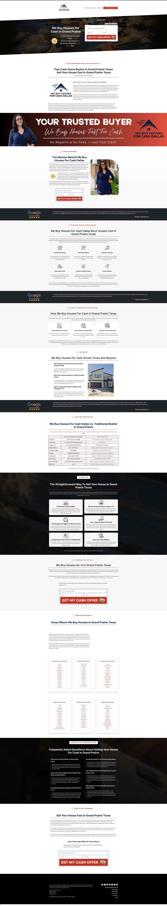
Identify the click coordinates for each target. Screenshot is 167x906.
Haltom (108, 683)
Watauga (108, 719)
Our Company (115, 889)
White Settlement (108, 724)
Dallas (83, 669)
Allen (60, 664)
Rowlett (84, 721)
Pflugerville (83, 710)
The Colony (107, 713)
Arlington (60, 667)
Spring (107, 707)
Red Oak (84, 714)
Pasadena (84, 708)
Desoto (83, 676)
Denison (84, 673)
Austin (59, 669)
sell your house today (107, 578)
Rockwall (84, 717)
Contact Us (114, 22)
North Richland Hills (59, 728)
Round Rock (83, 719)
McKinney (60, 721)
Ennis (84, 681)
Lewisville (60, 713)
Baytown (60, 672)
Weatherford (108, 722)
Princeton (84, 713)
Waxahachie (107, 721)
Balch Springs (60, 670)
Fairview (84, 684)
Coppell (60, 686)
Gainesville (107, 673)
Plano (83, 711)
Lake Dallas (59, 708)
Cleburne (60, 683)
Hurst (108, 687)
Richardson (83, 716)
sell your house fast (94, 344)
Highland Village (107, 684)
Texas (108, 711)
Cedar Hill (60, 679)
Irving (60, 705)
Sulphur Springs (107, 708)
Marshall (60, 719)
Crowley (84, 667)
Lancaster (60, 710)
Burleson (60, 676)
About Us (99, 8)
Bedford (60, 673)
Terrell (107, 710)
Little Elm (60, 714)
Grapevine (108, 679)
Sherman (108, 705)
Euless (83, 683)
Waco (108, 717)
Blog (117, 897)
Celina (59, 681)
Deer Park (84, 672)
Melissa (59, 722)
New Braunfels (60, 727)
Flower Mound (108, 665)
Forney (107, 669)
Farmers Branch (83, 686)
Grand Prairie (108, 678)
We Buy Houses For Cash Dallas (68, 173)
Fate (108, 664)
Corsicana (84, 665)
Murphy (59, 725)
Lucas (60, 717)
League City (59, 711)
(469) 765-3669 (112, 20)
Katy (60, 707)
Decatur (84, 670)
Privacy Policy (114, 893)
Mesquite (60, 724)
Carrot (73, 896)
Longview (60, 716)
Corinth (60, 687)
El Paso (83, 679)
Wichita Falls (108, 725)
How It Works (87, 8)
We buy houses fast (84, 829)
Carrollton (59, 678)
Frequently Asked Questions (111, 887)
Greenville (108, 681)
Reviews (94, 8)
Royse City (83, 722)
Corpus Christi (84, 664)
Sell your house (59, 645)
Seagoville (83, 727)
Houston (108, 686)
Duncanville (83, 678)
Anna (60, 665)
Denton (84, 675)
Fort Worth (107, 670)
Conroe (59, 684)
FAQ (110, 22)
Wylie (108, 728)
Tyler (108, 714)
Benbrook (60, 675)
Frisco (107, 672)
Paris (84, 707)
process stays (70, 647)
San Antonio (84, 725)
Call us (102, 98)
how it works (112, 318)
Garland (108, 675)
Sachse (83, 724)
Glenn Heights (108, 676)
